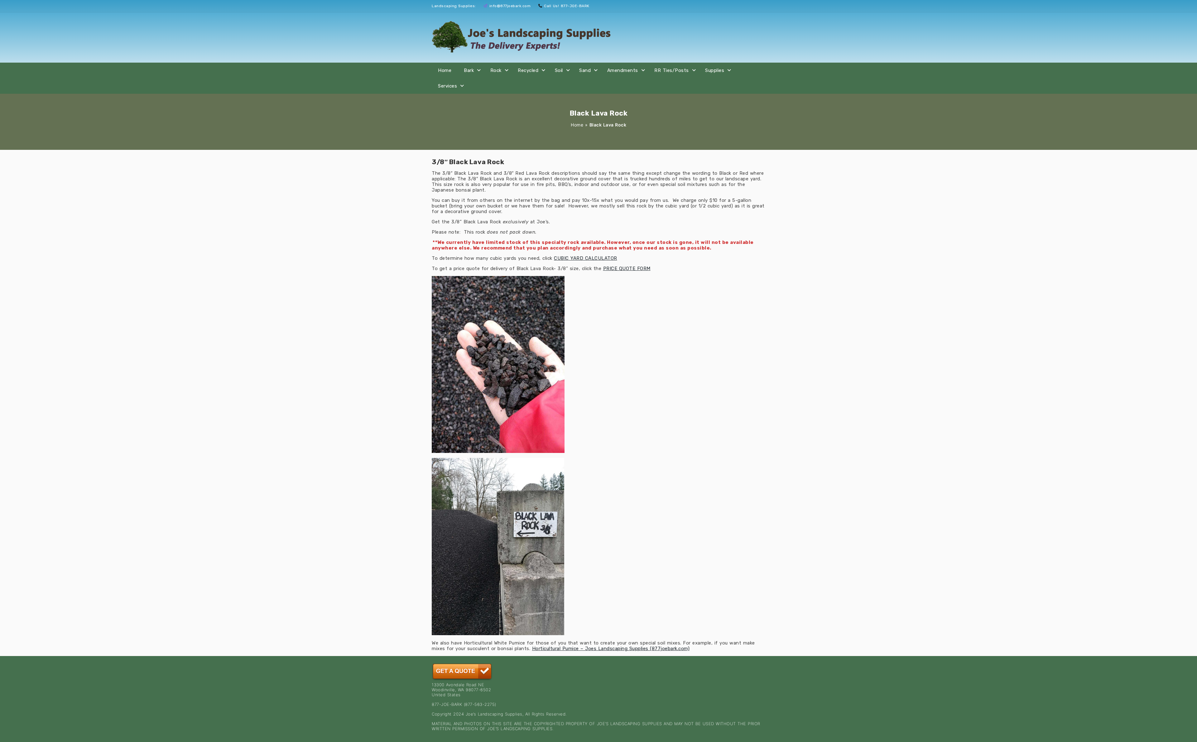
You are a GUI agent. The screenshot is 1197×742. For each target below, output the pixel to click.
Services (447, 86)
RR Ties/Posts (671, 70)
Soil (559, 70)
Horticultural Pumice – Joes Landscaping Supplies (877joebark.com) (611, 648)
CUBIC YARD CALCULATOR (585, 258)
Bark (469, 70)
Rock (496, 70)
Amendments (622, 70)
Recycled (528, 70)
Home (444, 70)
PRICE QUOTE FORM (627, 268)
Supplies (714, 70)
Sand (585, 70)
